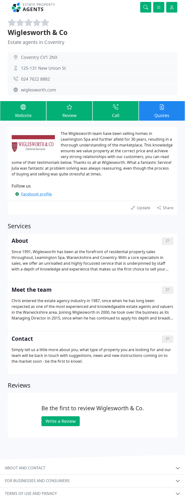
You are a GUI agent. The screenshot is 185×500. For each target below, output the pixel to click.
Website (23, 115)
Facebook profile (36, 194)
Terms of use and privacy (31, 493)
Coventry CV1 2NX (39, 57)
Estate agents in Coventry (36, 42)
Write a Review (61, 421)
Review (69, 115)
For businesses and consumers (37, 480)
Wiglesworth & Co (37, 32)
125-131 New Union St (43, 68)
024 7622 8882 (35, 79)
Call (115, 115)
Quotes (161, 115)
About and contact (25, 468)
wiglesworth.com (38, 90)
